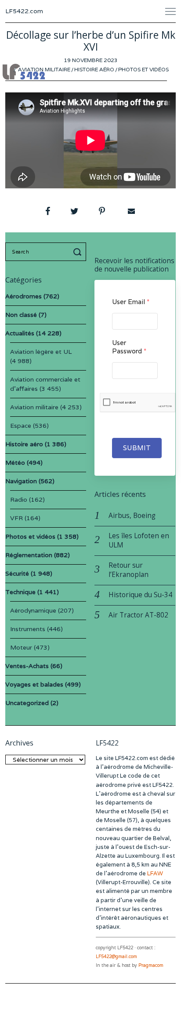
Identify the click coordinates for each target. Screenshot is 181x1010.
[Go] (78, 251)
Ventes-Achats (27, 666)
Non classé (21, 315)
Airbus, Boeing (132, 515)
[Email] (130, 211)
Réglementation (28, 555)
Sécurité (17, 573)
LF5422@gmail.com (116, 956)
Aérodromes (23, 296)
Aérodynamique (33, 610)
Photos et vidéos (143, 69)
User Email (130, 301)
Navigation (21, 481)
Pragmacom (150, 965)
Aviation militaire (44, 69)
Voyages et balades (34, 684)
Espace (20, 426)
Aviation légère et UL (41, 352)
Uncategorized (27, 703)
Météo (15, 462)
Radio (18, 499)
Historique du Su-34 (140, 594)
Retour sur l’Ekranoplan (128, 570)
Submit (137, 448)
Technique (20, 592)
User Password (129, 346)
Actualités (19, 333)
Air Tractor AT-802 (138, 615)
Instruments (27, 629)
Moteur (21, 647)
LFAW (155, 873)
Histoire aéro (94, 69)
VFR (16, 518)
